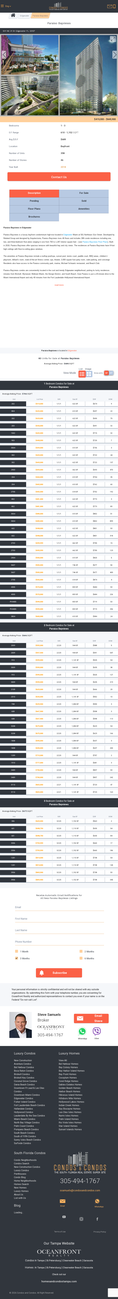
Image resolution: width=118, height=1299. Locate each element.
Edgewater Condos (23, 1098)
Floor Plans (34, 208)
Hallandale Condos (23, 1108)
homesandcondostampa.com (59, 1281)
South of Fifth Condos (25, 1136)
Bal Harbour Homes (68, 1064)
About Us (18, 1194)
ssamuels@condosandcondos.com (80, 1190)
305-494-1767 (50, 1035)
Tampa (40, 1260)
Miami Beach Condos (24, 1119)
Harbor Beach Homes (69, 1091)
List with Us (20, 1198)
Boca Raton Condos (24, 1070)
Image (88, 369)
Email (18, 907)
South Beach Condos (24, 1133)
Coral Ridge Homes (68, 1081)
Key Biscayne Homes (69, 1108)
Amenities (84, 208)
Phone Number (23, 941)
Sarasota (88, 1260)
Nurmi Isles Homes (68, 1115)
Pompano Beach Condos (26, 1129)
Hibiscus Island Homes (70, 1095)
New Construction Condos (27, 1167)
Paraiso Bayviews (40, 16)
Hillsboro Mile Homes (70, 1098)
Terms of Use (59, 1231)
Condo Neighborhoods (25, 1160)
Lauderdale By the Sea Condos (29, 1115)
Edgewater (24, 16)
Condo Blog (20, 1177)
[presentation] (4, 55)
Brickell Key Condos (24, 1077)
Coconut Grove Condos (25, 1081)
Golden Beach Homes (69, 1088)
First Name (21, 918)
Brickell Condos (22, 1074)
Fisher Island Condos (24, 1101)
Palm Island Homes (69, 1119)
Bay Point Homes (67, 1074)
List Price (40, 399)
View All (63, 1060)
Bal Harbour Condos (24, 1067)
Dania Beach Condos (24, 1084)
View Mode (69, 372)
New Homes (20, 1187)
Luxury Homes (21, 1191)
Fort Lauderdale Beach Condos (29, 1105)
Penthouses (20, 1173)
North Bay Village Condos (27, 1122)
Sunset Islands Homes (70, 1129)
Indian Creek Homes (69, 1105)
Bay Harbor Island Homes (71, 1070)
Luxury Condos (21, 1170)
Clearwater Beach (72, 1260)
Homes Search (21, 1184)
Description (34, 193)
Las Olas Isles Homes (70, 1112)
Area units (98, 373)
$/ (94, 399)
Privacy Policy (100, 1232)
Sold (84, 201)
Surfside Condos (22, 1143)
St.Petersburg (53, 1260)
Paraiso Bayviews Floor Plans (95, 242)
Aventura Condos (22, 1064)
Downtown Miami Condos (27, 1095)
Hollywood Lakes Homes (71, 1101)
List (81, 369)
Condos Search (21, 1163)
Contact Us (59, 177)
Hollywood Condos (23, 1112)
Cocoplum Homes (68, 1077)
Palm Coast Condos (24, 1126)
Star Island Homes (68, 1126)
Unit (14, 399)
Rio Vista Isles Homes (70, 1122)
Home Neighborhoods (25, 1180)
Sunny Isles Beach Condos (27, 1139)
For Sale (83, 193)
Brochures (34, 216)
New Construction (23, 1060)
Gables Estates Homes (70, 1084)
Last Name (21, 930)
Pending (34, 201)
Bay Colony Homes (68, 1067)
